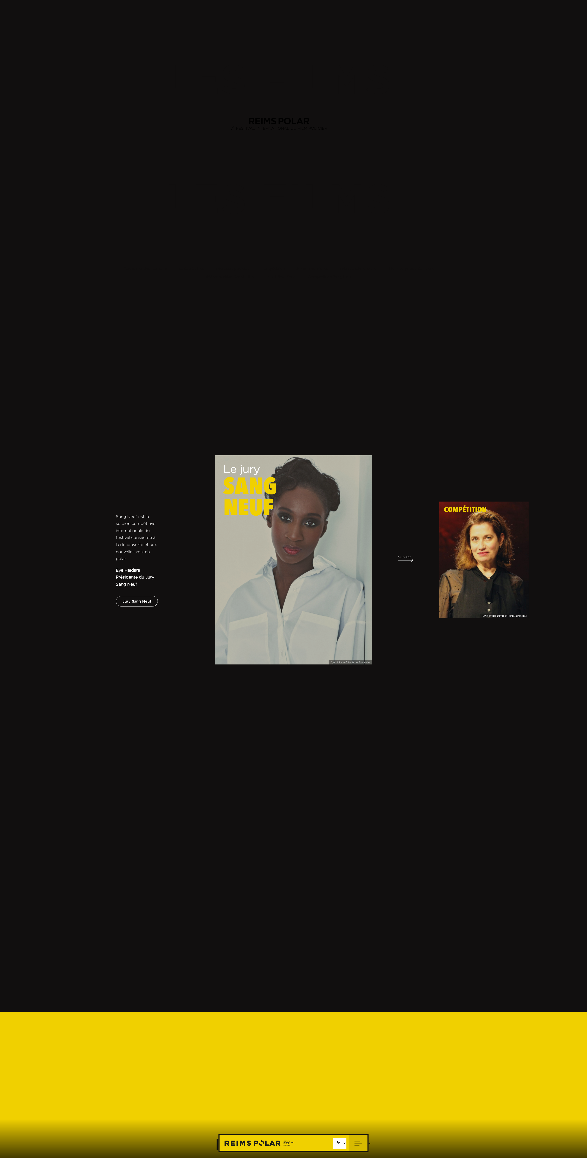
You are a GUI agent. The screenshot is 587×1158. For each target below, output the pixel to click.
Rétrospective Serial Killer (230, 276)
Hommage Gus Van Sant (411, 269)
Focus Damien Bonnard (146, 269)
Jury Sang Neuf (136, 601)
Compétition (273, 269)
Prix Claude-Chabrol (359, 269)
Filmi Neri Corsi (281, 276)
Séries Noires (191, 269)
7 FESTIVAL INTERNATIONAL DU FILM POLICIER (279, 127)
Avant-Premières (312, 269)
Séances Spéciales (232, 269)
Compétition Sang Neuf (330, 276)
